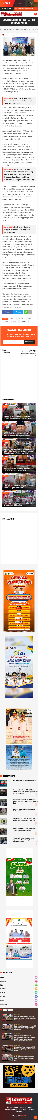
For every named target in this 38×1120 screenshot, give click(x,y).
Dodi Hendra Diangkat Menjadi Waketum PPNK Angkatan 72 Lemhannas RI (18, 229)
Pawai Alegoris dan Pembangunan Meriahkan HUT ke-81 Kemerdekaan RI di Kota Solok (19, 504)
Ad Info (29, 1107)
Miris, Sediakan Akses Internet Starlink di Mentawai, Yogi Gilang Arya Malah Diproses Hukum (18, 470)
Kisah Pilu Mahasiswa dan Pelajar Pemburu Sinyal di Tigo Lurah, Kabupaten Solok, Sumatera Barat (25, 801)
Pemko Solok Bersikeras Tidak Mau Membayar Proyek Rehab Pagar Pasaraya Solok (24, 829)
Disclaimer (31, 1110)
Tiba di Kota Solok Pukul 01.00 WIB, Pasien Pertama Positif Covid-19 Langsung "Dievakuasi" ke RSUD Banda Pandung (25, 792)
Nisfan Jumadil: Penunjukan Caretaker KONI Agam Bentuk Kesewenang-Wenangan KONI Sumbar (18, 435)
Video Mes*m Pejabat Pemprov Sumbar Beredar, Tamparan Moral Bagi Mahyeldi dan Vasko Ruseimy (18, 418)
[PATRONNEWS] (19, 1103)
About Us (15, 1107)
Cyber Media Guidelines (10, 1110)
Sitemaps (9, 1107)
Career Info (19, 1112)
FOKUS (12, 319)
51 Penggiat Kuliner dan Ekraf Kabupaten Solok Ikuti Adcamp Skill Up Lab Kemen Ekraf (18, 487)
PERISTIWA (3, 993)
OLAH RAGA (3, 989)
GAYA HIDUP (21, 319)
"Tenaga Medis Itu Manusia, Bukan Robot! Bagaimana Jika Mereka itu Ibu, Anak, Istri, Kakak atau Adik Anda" (23, 840)
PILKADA (6, 322)
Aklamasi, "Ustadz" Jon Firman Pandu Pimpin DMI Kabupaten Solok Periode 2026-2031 (18, 100)
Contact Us (23, 1107)
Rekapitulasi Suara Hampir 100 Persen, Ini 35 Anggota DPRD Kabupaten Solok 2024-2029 (24, 820)
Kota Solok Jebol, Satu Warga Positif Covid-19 (24, 780)
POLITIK (14, 322)
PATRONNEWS (23, 1116)
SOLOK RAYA (24, 322)
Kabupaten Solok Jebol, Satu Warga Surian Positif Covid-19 (24, 810)
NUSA (29, 319)
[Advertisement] (19, 378)
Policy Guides (23, 1110)
